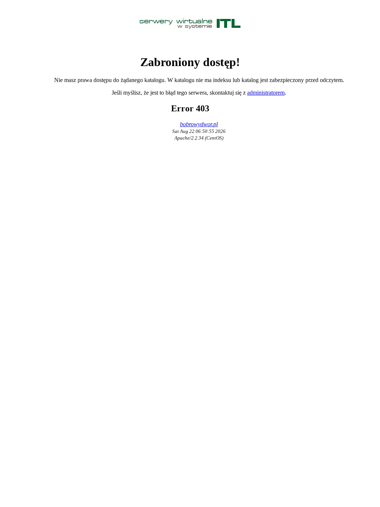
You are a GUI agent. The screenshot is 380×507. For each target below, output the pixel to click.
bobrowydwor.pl (199, 124)
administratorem (266, 92)
